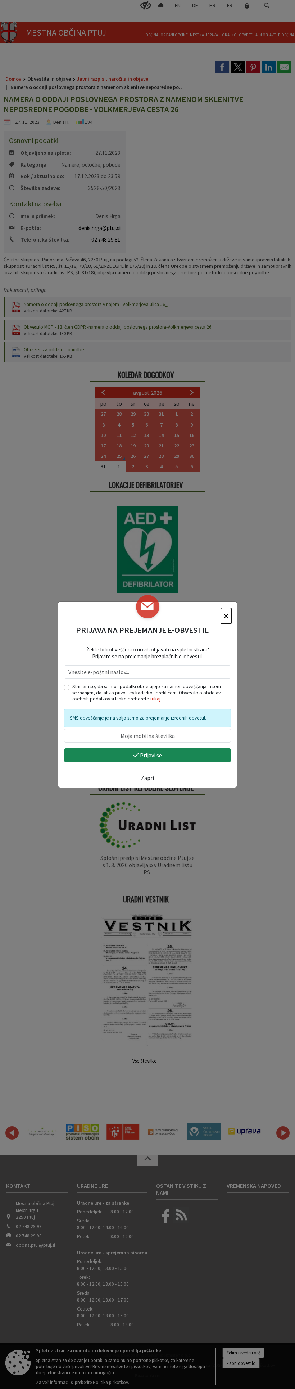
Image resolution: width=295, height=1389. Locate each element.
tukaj (155, 699)
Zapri (147, 777)
